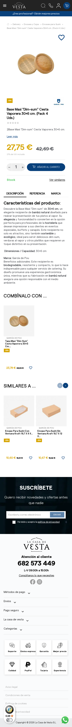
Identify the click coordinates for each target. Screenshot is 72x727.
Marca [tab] (56, 193)
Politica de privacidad (17, 712)
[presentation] (60, 385)
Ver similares (57, 180)
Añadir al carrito (48, 167)
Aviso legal (11, 687)
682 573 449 (36, 563)
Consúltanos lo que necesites (36, 575)
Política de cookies (16, 703)
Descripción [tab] (15, 193)
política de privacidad (49, 522)
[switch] (9, 720)
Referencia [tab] (37, 193)
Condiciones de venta (17, 695)
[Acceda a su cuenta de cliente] (59, 5)
